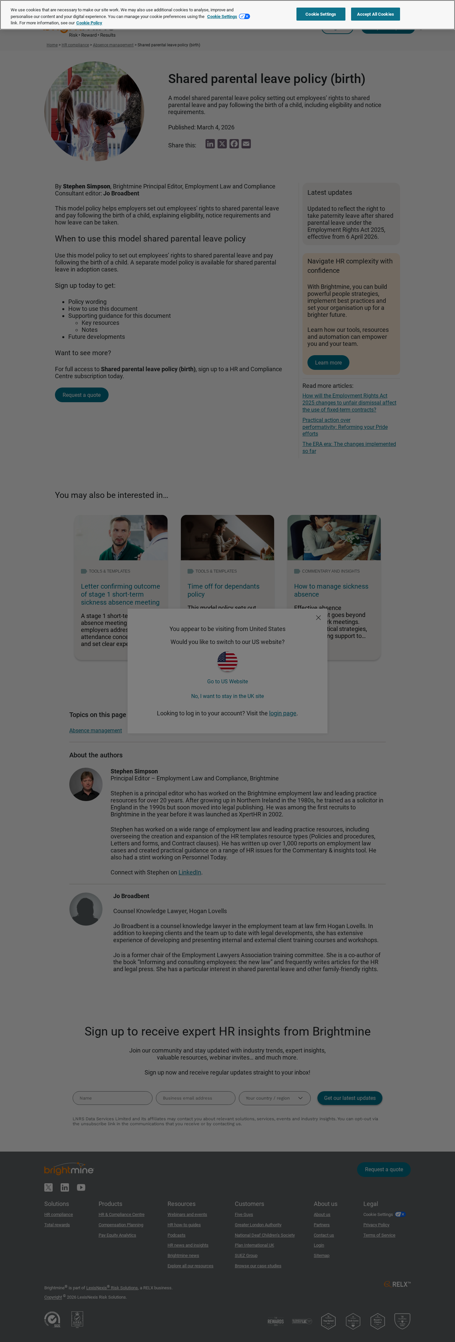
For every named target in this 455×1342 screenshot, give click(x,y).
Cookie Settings (222, 16)
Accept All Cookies (375, 14)
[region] (227, 15)
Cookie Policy (89, 22)
